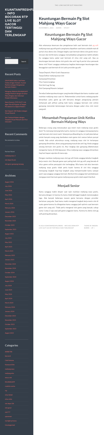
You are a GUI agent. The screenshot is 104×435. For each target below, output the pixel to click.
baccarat (8, 356)
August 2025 (9, 234)
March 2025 (9, 251)
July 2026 (8, 186)
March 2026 (9, 203)
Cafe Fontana (9, 360)
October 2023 (10, 324)
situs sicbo (8, 399)
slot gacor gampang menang (14, 164)
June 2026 (8, 190)
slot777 (7, 412)
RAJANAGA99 (10, 382)
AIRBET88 (8, 352)
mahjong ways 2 (10, 156)
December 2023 (10, 316)
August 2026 (9, 182)
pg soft (95, 45)
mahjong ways (9, 369)
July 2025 (8, 238)
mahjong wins (9, 373)
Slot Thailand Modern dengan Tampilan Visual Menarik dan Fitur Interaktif (16, 120)
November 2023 (10, 320)
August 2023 (9, 333)
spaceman (8, 416)
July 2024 (8, 285)
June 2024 (8, 290)
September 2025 (10, 229)
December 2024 (10, 264)
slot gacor (8, 408)
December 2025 (10, 216)
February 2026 (10, 208)
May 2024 (8, 294)
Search (8, 58)
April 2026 (8, 199)
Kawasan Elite (10, 365)
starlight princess (11, 421)
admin (58, 28)
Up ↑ (93, 228)
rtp (6, 390)
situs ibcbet (9, 395)
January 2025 (9, 259)
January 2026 (9, 212)
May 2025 (8, 242)
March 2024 (9, 303)
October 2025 (10, 225)
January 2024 (9, 311)
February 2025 (10, 255)
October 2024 (10, 272)
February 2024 (10, 307)
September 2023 (10, 329)
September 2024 (10, 277)
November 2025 (10, 221)
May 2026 (8, 195)
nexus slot (8, 377)
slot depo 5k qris (10, 160)
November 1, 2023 (46, 28)
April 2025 (8, 247)
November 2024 (10, 268)
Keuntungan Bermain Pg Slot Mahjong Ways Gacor (64, 21)
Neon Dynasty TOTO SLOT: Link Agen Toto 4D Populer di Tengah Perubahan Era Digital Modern (15, 104)
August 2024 (9, 281)
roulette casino (10, 386)
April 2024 (8, 298)
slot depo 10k (9, 403)
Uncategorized (10, 425)
